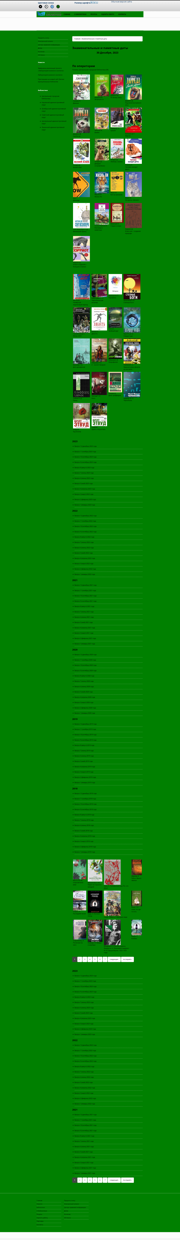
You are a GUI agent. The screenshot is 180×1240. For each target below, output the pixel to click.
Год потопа (77, 432)
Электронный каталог (45, 41)
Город (75, 400)
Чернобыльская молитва (97, 301)
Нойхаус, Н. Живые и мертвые (95, 944)
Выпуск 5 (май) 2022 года (84, 553)
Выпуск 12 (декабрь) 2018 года (86, 793)
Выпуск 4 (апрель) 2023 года (85, 489)
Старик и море (116, 226)
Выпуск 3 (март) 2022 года (84, 564)
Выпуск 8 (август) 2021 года (84, 606)
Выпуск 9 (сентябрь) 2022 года (85, 532)
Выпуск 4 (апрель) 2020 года (85, 697)
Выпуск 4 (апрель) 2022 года (85, 558)
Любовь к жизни (117, 162)
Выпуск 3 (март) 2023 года (84, 494)
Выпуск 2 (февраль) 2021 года (85, 638)
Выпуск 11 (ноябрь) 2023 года (85, 452)
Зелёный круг (113, 331)
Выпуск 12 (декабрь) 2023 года (86, 446)
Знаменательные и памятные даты (94, 39)
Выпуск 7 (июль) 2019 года (84, 751)
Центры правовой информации (49, 45)
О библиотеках (80, 14)
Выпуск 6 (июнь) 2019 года (84, 756)
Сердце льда (128, 336)
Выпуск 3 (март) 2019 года (84, 772)
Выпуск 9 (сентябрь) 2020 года (85, 670)
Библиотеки (41, 1207)
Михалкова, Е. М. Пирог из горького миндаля (94, 885)
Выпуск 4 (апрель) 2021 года (85, 628)
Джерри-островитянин (100, 165)
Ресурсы (94, 14)
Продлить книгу (43, 38)
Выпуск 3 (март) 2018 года (84, 841)
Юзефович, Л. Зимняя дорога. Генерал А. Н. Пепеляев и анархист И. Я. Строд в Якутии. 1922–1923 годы (116, 949)
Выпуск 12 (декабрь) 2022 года (86, 516)
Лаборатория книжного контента (50, 75)
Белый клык (77, 167)
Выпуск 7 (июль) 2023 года (84, 473)
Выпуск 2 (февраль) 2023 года (85, 499)
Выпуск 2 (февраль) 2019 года (85, 777)
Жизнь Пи (98, 197)
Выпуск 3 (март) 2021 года (84, 633)
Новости (39, 1204)
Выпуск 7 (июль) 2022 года (84, 542)
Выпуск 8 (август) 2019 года (84, 745)
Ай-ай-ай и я (99, 99)
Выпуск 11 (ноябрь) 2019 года (85, 729)
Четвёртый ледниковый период (80, 303)
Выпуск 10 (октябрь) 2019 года (85, 735)
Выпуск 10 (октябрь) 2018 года (85, 804)
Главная (67, 14)
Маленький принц (79, 231)
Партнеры (40, 1221)
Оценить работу (107, 14)
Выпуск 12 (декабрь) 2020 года (86, 654)
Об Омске (41, 55)
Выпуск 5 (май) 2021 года (84, 622)
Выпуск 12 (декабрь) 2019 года (86, 724)
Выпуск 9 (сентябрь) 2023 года (85, 462)
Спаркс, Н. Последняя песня (79, 912)
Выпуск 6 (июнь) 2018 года (84, 825)
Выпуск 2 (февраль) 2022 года (85, 569)
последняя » (127, 959)
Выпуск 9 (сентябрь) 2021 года (85, 601)
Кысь (93, 398)
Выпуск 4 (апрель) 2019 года (85, 767)
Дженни (76, 103)
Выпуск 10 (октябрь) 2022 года (85, 526)
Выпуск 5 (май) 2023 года (84, 483)
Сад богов (76, 136)
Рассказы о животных (99, 229)
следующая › (114, 959)
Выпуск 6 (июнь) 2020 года (84, 686)
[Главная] (49, 14)
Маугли (127, 136)
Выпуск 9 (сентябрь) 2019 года (85, 740)
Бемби (97, 132)
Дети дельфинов (79, 367)
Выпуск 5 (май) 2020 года (84, 692)
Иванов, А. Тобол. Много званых (136, 878)
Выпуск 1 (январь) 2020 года (85, 713)
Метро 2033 (77, 336)
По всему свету (116, 97)
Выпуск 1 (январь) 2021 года (85, 644)
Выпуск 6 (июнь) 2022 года (84, 548)
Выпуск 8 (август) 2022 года (84, 537)
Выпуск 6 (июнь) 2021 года (84, 617)
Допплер (76, 200)
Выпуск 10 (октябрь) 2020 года (85, 665)
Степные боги (129, 302)
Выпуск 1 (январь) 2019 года (85, 782)
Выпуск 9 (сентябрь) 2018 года (85, 809)
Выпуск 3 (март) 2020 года (84, 702)
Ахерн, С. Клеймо (134, 937)
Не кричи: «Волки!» (132, 200)
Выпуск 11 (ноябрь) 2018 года (85, 799)
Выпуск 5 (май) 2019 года (84, 761)
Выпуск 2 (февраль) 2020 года (85, 708)
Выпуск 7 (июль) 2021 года (84, 612)
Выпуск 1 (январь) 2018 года (85, 852)
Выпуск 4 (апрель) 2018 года (85, 836)
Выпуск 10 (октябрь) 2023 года (85, 457)
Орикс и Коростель (98, 429)
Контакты (122, 14)
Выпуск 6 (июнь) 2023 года (84, 478)
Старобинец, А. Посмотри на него (78, 943)
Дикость (95, 334)
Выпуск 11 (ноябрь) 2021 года (85, 590)
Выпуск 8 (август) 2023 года (84, 468)
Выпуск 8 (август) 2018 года (84, 815)
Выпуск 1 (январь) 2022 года (85, 574)
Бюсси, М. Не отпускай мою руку (78, 882)
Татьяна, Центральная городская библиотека (88, 70)
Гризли (113, 130)
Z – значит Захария (98, 365)
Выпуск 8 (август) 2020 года (84, 676)
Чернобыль (128, 400)
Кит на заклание (116, 195)
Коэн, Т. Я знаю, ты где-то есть (136, 909)
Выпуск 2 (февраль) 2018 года (85, 847)
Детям (40, 48)
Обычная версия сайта (121, 1)
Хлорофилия (113, 362)
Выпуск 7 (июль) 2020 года (84, 681)
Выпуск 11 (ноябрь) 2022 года (85, 521)
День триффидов (115, 395)
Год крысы (112, 298)
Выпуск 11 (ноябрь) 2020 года (85, 660)
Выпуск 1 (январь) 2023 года (85, 505)
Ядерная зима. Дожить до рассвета (132, 368)
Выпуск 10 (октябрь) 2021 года (85, 596)
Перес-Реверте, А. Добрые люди (115, 917)
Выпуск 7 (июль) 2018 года (84, 820)
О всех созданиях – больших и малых (80, 265)
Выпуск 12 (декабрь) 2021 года (86, 585)
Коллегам (41, 52)
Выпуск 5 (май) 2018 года (84, 831)
